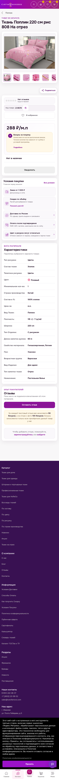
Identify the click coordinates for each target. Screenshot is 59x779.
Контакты (6, 576)
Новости (5, 675)
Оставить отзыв (29, 405)
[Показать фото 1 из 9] (7, 78)
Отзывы (5, 570)
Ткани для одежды (9, 478)
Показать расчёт (17, 206)
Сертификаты (7, 625)
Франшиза (6, 663)
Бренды (5, 669)
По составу (6, 508)
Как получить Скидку (11, 601)
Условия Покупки (9, 607)
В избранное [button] (31, 115)
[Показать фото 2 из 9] (17, 78)
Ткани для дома (8, 472)
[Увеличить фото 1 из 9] (29, 52)
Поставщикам (7, 681)
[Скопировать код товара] (26, 108)
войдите (41, 434)
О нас (4, 558)
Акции (4, 538)
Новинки (5, 532)
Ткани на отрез (8, 544)
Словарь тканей (8, 637)
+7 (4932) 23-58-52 (10, 696)
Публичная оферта (9, 619)
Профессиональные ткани (13, 490)
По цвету (5, 514)
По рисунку (7, 520)
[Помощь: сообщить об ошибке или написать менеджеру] (52, 764)
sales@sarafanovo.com (11, 700)
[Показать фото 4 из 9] (36, 78)
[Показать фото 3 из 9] (26, 78)
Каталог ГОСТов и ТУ (11, 643)
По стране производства (12, 526)
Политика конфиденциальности (15, 613)
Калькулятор (7, 631)
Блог (4, 564)
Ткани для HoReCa (9, 496)
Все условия (49, 183)
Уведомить (29, 170)
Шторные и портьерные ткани (14, 484)
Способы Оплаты (9, 595)
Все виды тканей (9, 502)
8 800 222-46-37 (9, 693)
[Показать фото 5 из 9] (46, 78)
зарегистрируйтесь (23, 434)
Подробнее (17, 147)
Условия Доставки (9, 589)
